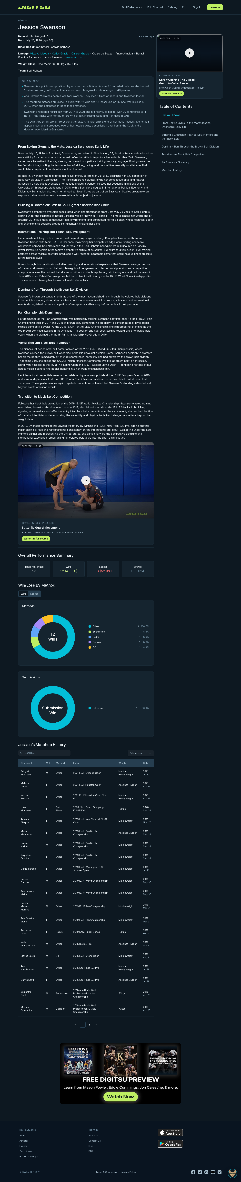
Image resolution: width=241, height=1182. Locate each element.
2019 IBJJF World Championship (90, 880)
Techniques (26, 1151)
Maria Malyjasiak (26, 833)
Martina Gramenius (26, 1009)
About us (93, 1135)
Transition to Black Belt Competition (183, 154)
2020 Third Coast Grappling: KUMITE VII (88, 809)
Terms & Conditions (106, 1172)
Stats (22, 1135)
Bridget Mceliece (26, 773)
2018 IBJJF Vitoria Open (86, 955)
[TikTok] (219, 1172)
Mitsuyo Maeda (39, 53)
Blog (91, 1146)
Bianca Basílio (28, 955)
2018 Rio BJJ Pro (82, 943)
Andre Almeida (124, 53)
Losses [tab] (34, 593)
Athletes (22, 20)
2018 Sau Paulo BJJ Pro (86, 967)
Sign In (197, 7)
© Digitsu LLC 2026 (30, 1172)
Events (23, 1146)
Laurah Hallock (25, 845)
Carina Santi (27, 979)
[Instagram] (206, 1172)
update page (147, 36)
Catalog (172, 7)
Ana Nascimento (27, 968)
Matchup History (172, 170)
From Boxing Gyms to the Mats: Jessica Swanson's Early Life (186, 124)
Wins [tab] (23, 593)
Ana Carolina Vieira (27, 893)
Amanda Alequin (25, 821)
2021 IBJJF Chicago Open (87, 772)
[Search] (183, 7)
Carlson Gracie (80, 53)
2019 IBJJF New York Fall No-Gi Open (90, 821)
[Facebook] (193, 1172)
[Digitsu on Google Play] (170, 1144)
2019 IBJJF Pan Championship (89, 906)
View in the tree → (75, 57)
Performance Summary (175, 162)
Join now (215, 7)
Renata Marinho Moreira (25, 906)
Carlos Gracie (60, 53)
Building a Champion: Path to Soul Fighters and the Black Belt (190, 136)
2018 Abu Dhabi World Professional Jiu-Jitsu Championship (85, 993)
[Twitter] (200, 1172)
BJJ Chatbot (155, 7)
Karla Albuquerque (28, 944)
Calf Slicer (59, 809)
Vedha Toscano (25, 797)
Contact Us (95, 1140)
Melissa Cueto (25, 785)
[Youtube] (213, 1172)
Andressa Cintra (26, 932)
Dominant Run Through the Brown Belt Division (190, 146)
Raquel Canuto (25, 881)
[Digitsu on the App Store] (170, 1132)
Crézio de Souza (102, 53)
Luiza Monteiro (26, 809)
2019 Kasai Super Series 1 (87, 931)
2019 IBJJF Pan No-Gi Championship (85, 833)
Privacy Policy (128, 1172)
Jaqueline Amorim (26, 857)
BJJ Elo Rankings (29, 1156)
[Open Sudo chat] (232, 1173)
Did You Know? (171, 115)
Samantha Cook (26, 993)
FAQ (91, 1151)
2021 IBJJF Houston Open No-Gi (89, 797)
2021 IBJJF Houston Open (87, 784)
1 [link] (82, 1024)
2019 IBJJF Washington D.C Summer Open (88, 869)
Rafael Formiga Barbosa (55, 47)
